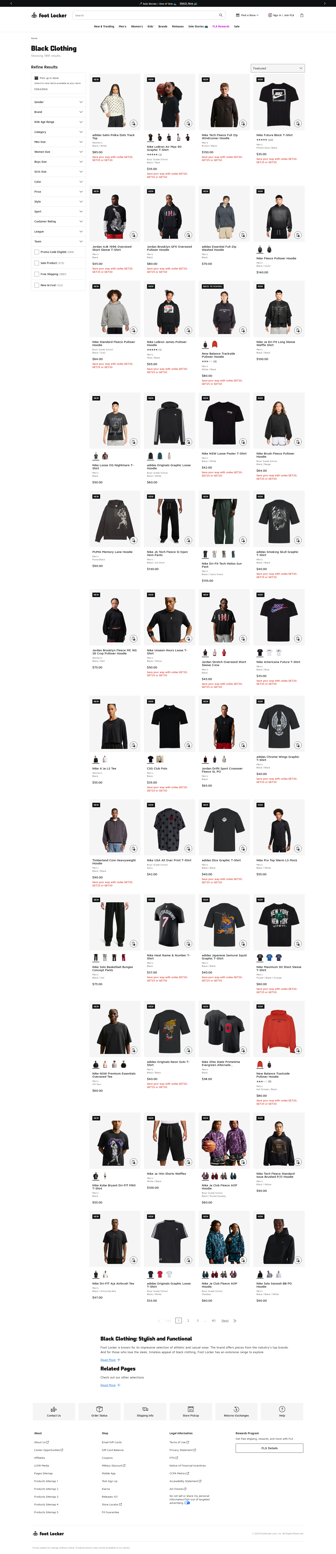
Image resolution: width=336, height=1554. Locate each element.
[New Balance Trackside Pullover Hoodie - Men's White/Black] (269, 1064)
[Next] (325, 3)
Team (37, 241)
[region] (168, 3)
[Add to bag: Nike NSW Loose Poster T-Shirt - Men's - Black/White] (243, 442)
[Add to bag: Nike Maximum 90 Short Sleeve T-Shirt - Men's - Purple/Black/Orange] (298, 943)
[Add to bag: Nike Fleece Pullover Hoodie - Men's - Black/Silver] (298, 235)
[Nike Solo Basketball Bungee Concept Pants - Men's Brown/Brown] (114, 958)
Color (37, 181)
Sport (37, 211)
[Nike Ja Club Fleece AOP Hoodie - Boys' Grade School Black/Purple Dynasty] (233, 1274)
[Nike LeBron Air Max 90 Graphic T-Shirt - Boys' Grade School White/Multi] (178, 137)
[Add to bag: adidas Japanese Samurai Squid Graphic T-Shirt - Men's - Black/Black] (243, 943)
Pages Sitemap (43, 1473)
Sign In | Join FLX (283, 15)
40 (213, 1320)
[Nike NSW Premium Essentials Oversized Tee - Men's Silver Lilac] (114, 1064)
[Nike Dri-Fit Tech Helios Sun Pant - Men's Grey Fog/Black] (214, 554)
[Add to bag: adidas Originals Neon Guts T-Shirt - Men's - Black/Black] (188, 1050)
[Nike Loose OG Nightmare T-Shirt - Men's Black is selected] (95, 456)
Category (40, 132)
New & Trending (104, 26)
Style (37, 201)
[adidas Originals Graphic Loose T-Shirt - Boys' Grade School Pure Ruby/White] (159, 1274)
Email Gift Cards (112, 1442)
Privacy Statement (181, 1450)
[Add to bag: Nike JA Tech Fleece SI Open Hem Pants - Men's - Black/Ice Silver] (188, 540)
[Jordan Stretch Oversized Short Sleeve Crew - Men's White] (214, 653)
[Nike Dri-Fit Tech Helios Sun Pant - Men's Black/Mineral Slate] (233, 554)
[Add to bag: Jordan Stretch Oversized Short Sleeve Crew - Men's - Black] (243, 638)
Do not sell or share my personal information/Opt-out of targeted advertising (190, 1499)
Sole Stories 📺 (198, 26)
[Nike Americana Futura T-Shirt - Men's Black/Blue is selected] (259, 653)
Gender (39, 102)
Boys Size (40, 161)
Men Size (40, 141)
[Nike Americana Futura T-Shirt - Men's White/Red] (269, 653)
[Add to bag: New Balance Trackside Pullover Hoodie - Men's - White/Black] (243, 330)
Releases (178, 26)
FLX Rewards (221, 26)
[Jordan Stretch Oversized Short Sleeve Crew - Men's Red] (224, 653)
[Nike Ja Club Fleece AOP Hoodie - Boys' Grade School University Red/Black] (214, 1176)
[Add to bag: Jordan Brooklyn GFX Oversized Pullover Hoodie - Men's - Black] (188, 235)
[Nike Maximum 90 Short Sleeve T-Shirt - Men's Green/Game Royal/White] (269, 958)
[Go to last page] (235, 1320)
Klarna (106, 1488)
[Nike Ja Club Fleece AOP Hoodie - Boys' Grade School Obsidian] (233, 1176)
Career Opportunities (47, 1450)
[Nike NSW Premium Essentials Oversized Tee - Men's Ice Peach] (105, 1064)
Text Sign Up (109, 1481)
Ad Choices (176, 1488)
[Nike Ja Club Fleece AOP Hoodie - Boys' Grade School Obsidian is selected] (205, 1274)
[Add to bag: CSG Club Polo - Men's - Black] (188, 745)
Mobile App (109, 1473)
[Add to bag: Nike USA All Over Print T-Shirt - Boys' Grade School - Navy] (188, 848)
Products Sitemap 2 (46, 1488)
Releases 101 (110, 1496)
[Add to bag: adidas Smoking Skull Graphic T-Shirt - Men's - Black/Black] (298, 540)
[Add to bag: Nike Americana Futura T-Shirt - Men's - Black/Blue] (298, 638)
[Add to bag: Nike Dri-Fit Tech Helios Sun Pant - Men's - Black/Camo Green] (243, 540)
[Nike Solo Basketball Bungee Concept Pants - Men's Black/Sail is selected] (95, 958)
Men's (122, 26)
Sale (237, 26)
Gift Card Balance (113, 1450)
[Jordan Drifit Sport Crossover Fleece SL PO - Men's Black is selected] (205, 759)
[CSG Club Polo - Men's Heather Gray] (159, 759)
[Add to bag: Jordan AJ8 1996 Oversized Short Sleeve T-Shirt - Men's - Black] (133, 235)
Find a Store (41, 88)
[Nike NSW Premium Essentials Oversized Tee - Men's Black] (123, 1064)
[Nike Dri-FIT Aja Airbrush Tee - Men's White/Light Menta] (105, 1274)
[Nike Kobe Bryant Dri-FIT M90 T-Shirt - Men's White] (105, 1176)
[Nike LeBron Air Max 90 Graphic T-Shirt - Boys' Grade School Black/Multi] (187, 137)
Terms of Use (178, 1442)
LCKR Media (41, 1465)
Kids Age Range (44, 121)
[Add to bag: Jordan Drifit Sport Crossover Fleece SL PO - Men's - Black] (243, 745)
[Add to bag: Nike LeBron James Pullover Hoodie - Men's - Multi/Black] (188, 330)
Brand (38, 112)
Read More (108, 1360)
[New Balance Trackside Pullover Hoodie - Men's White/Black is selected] (205, 344)
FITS (172, 1457)
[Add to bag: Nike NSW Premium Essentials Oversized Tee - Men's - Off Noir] (133, 1050)
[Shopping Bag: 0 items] (302, 15)
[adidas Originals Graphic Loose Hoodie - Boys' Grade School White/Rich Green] (159, 456)
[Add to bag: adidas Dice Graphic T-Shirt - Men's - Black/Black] (243, 848)
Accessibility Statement (184, 1481)
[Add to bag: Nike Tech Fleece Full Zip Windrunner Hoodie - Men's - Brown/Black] (243, 123)
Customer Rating (45, 221)
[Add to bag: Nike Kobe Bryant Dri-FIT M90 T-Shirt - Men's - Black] (133, 1162)
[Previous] (11, 3)
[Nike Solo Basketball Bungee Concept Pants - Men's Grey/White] (105, 958)
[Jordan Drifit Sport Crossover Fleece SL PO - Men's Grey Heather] (224, 759)
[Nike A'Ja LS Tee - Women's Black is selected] (95, 759)
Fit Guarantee (110, 1512)
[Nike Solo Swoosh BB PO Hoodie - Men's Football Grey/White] (278, 1274)
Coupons (107, 1457)
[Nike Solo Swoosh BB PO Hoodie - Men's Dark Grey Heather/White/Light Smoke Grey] (269, 1274)
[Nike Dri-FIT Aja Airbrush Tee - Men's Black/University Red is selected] (95, 1274)
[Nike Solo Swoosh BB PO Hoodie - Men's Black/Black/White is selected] (259, 1274)
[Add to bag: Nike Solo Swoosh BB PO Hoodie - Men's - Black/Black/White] (298, 1260)
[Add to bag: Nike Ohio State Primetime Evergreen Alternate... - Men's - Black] (243, 1050)
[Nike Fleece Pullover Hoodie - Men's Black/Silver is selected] (259, 249)
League (39, 231)
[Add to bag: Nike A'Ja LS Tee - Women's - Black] (133, 745)
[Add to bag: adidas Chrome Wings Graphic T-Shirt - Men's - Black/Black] (298, 745)
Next (225, 1320)
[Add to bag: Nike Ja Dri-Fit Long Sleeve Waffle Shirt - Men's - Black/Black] (298, 330)
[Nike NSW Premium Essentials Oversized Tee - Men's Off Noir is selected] (95, 1064)
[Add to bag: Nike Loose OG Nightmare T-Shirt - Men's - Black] (133, 442)
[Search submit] (221, 15)
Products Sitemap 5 (46, 1512)
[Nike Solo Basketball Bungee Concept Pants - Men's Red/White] (123, 958)
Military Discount (112, 1465)
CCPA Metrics (178, 1473)
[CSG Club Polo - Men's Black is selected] (150, 759)
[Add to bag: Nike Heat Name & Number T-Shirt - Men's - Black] (188, 943)
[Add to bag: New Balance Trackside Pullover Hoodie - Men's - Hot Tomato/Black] (298, 1050)
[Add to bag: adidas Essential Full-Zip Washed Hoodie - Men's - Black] (243, 235)
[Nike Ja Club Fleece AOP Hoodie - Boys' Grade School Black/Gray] (224, 1176)
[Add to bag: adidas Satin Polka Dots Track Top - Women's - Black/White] (133, 123)
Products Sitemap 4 (46, 1504)
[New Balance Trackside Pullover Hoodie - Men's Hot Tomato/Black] (214, 344)
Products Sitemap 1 (46, 1481)
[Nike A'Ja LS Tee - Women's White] (105, 759)
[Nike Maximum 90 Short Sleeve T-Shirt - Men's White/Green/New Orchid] (278, 958)
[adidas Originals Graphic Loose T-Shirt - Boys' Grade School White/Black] (169, 1274)
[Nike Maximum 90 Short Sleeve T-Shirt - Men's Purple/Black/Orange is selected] (259, 958)
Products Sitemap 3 (46, 1496)
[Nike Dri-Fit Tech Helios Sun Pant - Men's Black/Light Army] (224, 554)
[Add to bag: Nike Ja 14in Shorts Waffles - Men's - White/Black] (188, 1162)
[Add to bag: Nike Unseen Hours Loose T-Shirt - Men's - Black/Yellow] (188, 638)
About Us (40, 1442)
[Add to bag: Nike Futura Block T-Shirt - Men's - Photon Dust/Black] (298, 123)
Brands (162, 26)
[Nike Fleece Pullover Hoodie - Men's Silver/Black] (269, 249)
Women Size (42, 151)
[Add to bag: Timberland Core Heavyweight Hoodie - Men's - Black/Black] (133, 848)
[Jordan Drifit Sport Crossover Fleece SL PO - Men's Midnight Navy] (214, 759)
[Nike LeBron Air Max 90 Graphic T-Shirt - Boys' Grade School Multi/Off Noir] (169, 137)
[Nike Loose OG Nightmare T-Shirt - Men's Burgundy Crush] (105, 456)
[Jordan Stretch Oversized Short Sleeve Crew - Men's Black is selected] (205, 653)
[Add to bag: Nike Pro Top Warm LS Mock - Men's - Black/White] (298, 848)
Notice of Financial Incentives (188, 1465)
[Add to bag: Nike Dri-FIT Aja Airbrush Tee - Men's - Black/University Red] (133, 1260)
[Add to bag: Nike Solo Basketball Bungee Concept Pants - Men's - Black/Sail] (133, 943)
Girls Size (40, 171)
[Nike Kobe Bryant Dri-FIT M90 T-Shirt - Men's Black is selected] (95, 1176)
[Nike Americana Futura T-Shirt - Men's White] (278, 653)
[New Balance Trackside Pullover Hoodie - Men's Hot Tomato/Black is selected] (259, 1064)
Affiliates (39, 1457)
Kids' (151, 26)
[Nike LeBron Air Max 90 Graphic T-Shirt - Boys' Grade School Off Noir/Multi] (159, 137)
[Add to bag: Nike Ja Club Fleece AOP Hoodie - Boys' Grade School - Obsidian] (243, 1260)
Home (34, 38)
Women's (137, 26)
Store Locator (110, 1504)
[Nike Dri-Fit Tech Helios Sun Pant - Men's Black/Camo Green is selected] (205, 554)
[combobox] (149, 15)
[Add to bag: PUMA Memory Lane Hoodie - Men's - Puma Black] (133, 540)
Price (37, 191)
